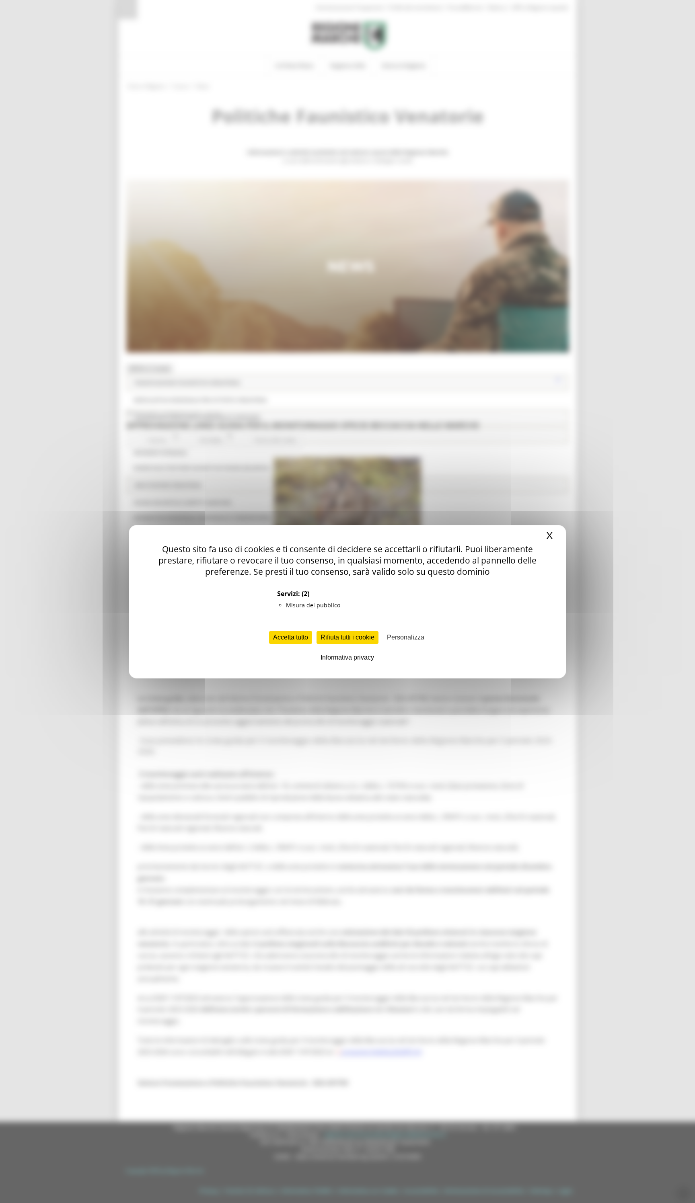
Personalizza (405, 637)
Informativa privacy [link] (347, 657)
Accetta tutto (290, 637)
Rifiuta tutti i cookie (347, 637)
